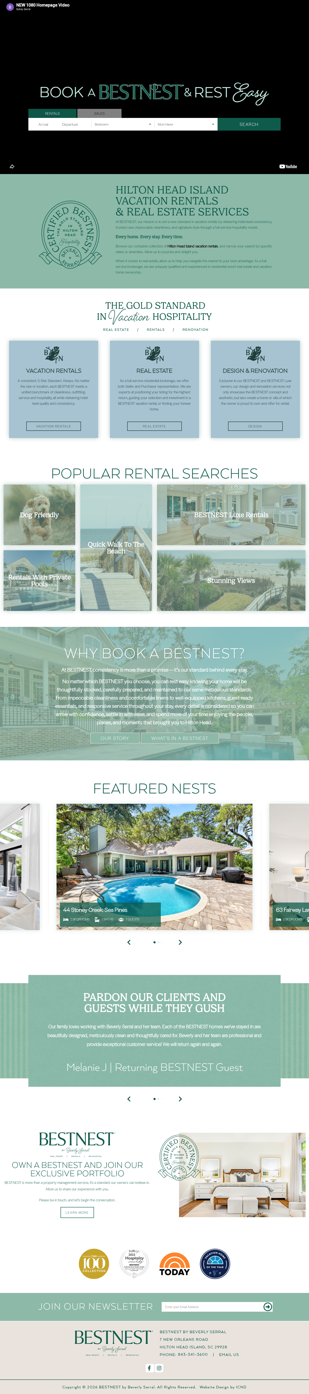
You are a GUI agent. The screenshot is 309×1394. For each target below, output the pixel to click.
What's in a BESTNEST (180, 737)
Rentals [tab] (52, 113)
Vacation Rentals (53, 426)
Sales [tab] (99, 113)
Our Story (115, 737)
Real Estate (154, 426)
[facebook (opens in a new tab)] (150, 1368)
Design (255, 426)
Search (249, 124)
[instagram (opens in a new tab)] (159, 1368)
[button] (129, 1099)
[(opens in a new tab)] (154, 867)
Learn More (77, 1212)
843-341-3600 (193, 1354)
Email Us (229, 1354)
